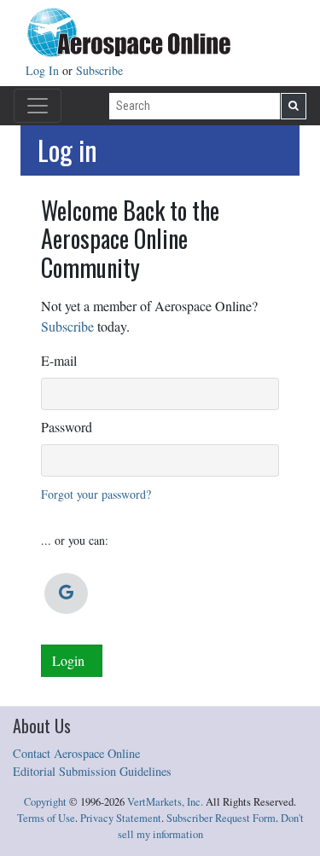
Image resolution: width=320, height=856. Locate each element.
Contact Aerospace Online (76, 753)
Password (66, 427)
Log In (44, 70)
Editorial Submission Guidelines (92, 771)
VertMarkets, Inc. (165, 802)
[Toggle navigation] (37, 106)
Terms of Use (46, 818)
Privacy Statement (120, 818)
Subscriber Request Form (221, 818)
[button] (66, 593)
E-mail (59, 360)
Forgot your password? (96, 494)
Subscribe (99, 70)
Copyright (45, 802)
